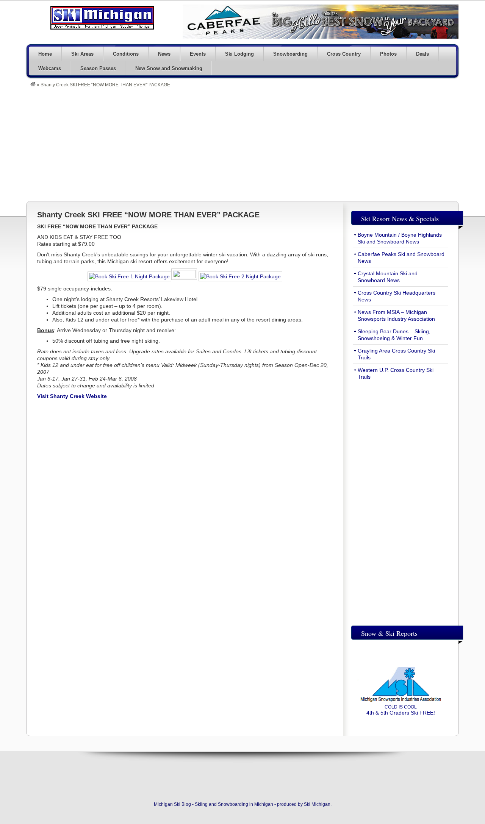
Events (198, 54)
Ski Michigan (317, 804)
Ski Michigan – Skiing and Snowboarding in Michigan (102, 18)
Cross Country (344, 54)
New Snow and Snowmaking (168, 68)
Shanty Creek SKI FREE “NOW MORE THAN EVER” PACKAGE (148, 215)
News (164, 54)
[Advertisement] (246, 144)
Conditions (126, 54)
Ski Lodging (239, 54)
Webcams (49, 68)
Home (45, 54)
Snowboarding (290, 54)
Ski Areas (82, 54)
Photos (388, 54)
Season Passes (98, 68)
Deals (422, 54)
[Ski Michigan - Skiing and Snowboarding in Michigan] (33, 84)
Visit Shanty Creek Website (72, 396)
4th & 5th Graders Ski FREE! (400, 710)
